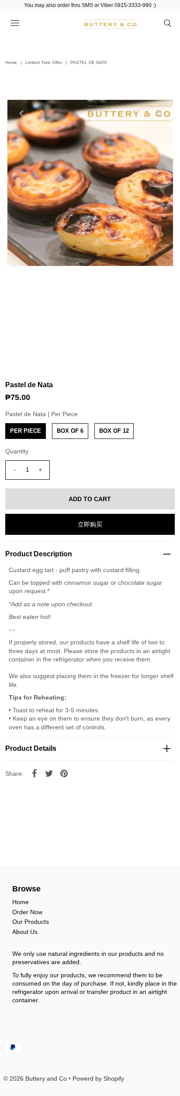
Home (11, 62)
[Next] (42, 113)
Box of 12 (114, 431)
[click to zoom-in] (159, 113)
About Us (25, 931)
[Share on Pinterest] (63, 772)
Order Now (27, 912)
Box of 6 (70, 431)
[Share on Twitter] (48, 772)
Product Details (30, 748)
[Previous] (21, 113)
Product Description (38, 554)
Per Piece (25, 431)
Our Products (30, 921)
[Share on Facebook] (34, 772)
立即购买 (90, 524)
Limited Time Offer (43, 62)
